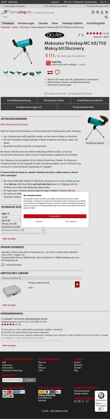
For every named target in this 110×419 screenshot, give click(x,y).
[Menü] (105, 392)
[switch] (101, 408)
